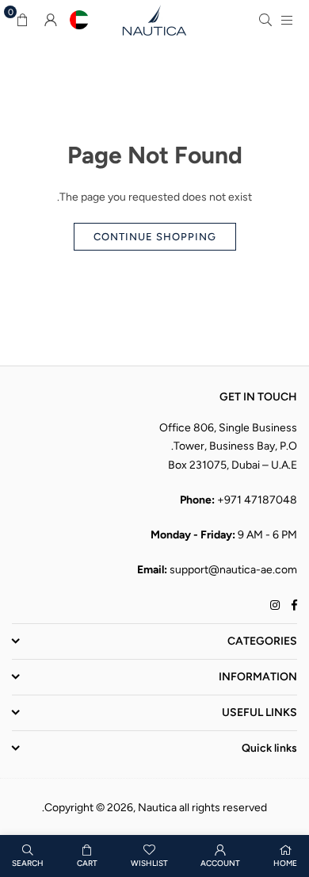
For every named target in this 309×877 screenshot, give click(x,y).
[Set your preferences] (79, 20)
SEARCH (28, 863)
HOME (285, 863)
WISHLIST (149, 863)
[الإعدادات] (50, 20)
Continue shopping (154, 237)
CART (87, 863)
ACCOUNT (220, 863)
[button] (22, 20)
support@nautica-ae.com (233, 569)
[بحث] (265, 19)
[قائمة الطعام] (287, 19)
